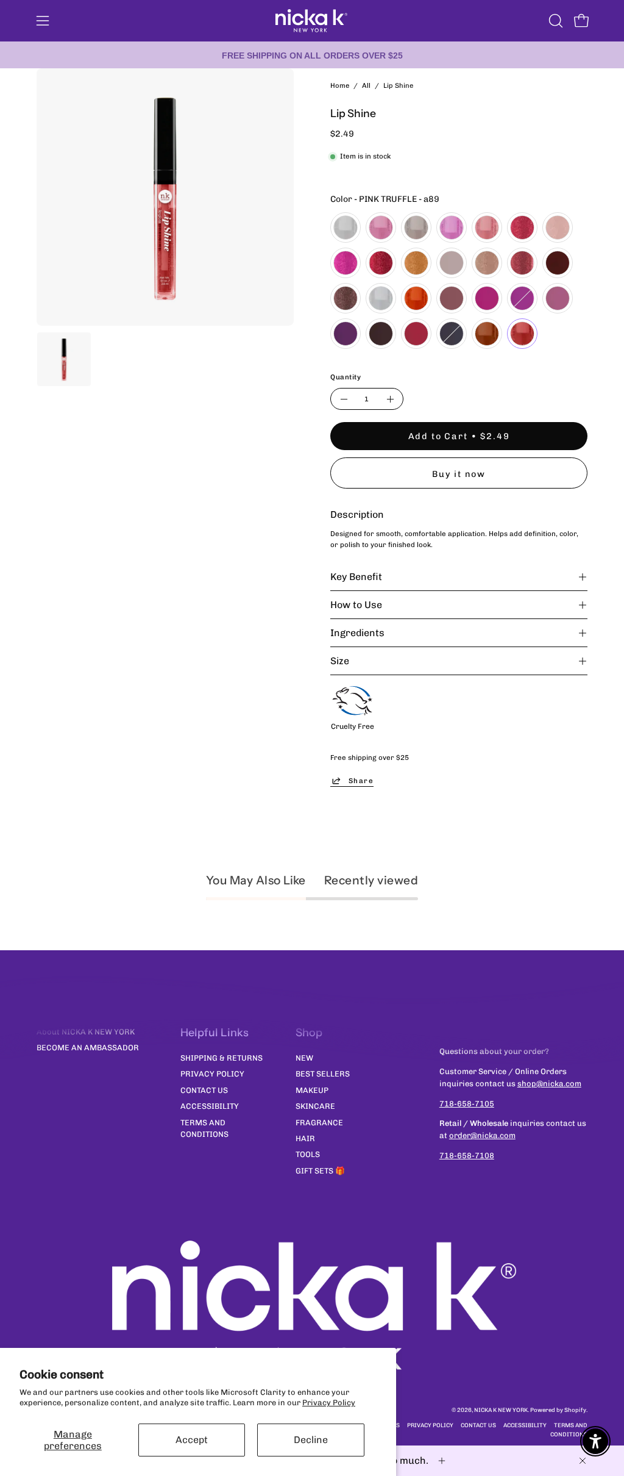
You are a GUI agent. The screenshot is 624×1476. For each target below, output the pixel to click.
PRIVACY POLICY (212, 1073)
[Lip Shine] (64, 359)
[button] (554, 20)
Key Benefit (356, 576)
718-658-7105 (466, 1103)
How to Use (356, 605)
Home (339, 85)
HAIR (305, 1137)
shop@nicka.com (549, 1083)
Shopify (575, 1409)
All (366, 85)
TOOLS (308, 1154)
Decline (311, 1440)
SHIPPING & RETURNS (221, 1057)
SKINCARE (315, 1106)
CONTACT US (204, 1089)
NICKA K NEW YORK (501, 1409)
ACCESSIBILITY (209, 1106)
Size (339, 661)
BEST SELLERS (323, 1073)
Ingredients (357, 633)
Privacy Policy (328, 1402)
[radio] (345, 227)
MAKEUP (312, 1089)
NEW (304, 1057)
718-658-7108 (466, 1155)
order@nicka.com (482, 1135)
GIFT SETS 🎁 (320, 1170)
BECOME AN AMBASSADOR (88, 1047)
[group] (312, 54)
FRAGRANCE (319, 1122)
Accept (192, 1440)
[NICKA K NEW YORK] (312, 20)
